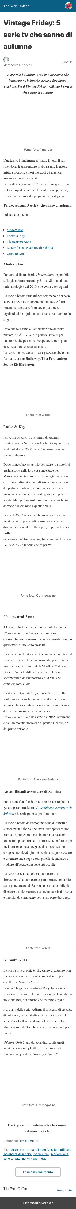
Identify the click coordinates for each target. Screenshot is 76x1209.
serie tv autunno (14, 1158)
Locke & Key (16, 235)
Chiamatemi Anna (19, 241)
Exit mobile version (38, 1203)
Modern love (15, 230)
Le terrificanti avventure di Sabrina (30, 247)
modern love (59, 1154)
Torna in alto (65, 1190)
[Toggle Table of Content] (6, 224)
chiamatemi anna (22, 1149)
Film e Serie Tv (29, 1140)
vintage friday (36, 1158)
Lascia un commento (38, 1172)
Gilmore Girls (16, 253)
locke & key (41, 1154)
